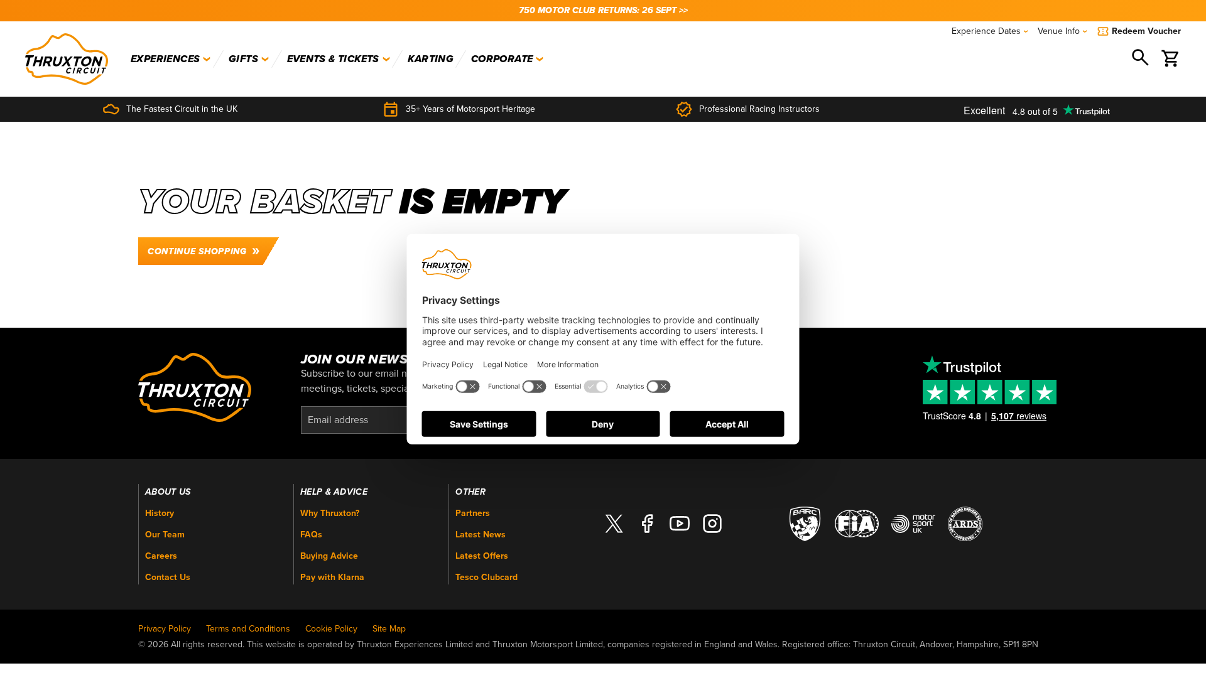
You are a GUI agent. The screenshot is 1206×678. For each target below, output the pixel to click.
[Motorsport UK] (913, 523)
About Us (167, 492)
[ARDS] (965, 523)
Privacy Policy (164, 628)
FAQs (311, 534)
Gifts (243, 59)
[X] (614, 524)
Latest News (480, 534)
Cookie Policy (331, 628)
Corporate (502, 59)
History (159, 513)
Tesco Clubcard (486, 577)
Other (470, 492)
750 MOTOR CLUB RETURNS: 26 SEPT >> (603, 10)
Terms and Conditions (248, 628)
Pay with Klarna (332, 577)
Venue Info (1059, 31)
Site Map (389, 628)
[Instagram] (712, 524)
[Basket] (1171, 59)
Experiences (165, 59)
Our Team (165, 534)
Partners (472, 513)
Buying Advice (329, 556)
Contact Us (167, 577)
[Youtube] (680, 524)
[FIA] (857, 523)
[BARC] (805, 523)
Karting (431, 59)
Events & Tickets (333, 59)
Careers (161, 556)
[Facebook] (647, 524)
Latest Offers (481, 556)
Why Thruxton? (329, 513)
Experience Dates (986, 31)
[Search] (1141, 59)
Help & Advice (333, 492)
